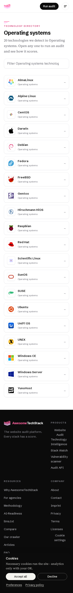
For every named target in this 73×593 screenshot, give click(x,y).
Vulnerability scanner (59, 459)
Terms (55, 521)
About (55, 490)
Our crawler (12, 537)
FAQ (7, 552)
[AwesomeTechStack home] (7, 6)
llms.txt (9, 521)
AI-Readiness (13, 513)
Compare (10, 529)
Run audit (49, 6)
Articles (9, 545)
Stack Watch (59, 450)
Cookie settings (60, 537)
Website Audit (60, 432)
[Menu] (65, 6)
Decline (52, 576)
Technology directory (22, 26)
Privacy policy (35, 585)
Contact (56, 498)
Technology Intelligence (59, 442)
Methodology (13, 505)
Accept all (20, 576)
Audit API (57, 467)
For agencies (12, 498)
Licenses (57, 529)
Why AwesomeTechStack (21, 490)
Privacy (56, 513)
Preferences (14, 585)
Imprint (56, 505)
